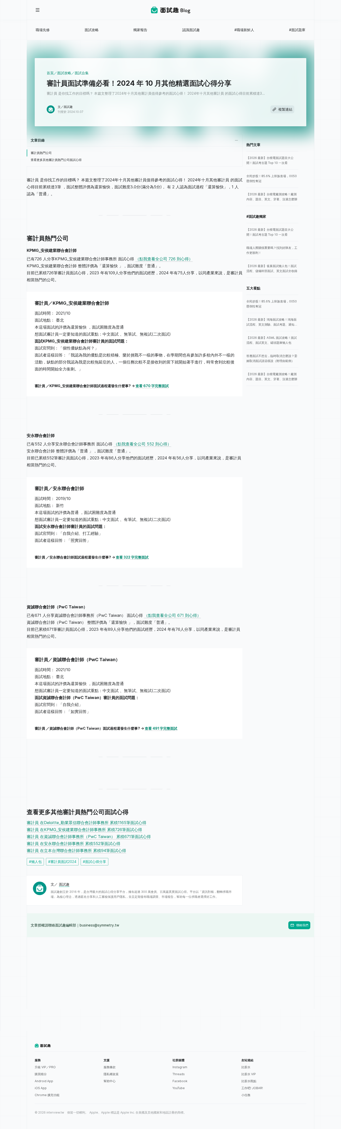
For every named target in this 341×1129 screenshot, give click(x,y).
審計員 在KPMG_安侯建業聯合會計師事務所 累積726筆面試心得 (84, 829)
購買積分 (41, 1074)
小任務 (245, 1095)
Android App (44, 1081)
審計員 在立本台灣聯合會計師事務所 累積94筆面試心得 (76, 850)
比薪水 (245, 1067)
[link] (272, 160)
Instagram (179, 1067)
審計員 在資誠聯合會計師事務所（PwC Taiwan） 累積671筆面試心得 (89, 836)
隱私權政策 (111, 1074)
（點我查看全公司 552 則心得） (142, 443)
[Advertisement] (170, 972)
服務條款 (110, 1067)
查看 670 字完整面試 (152, 386)
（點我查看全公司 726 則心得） (164, 258)
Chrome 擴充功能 (47, 1095)
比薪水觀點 (248, 1081)
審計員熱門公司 (41, 153)
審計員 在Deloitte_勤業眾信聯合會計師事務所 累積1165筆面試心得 (86, 822)
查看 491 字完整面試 (161, 728)
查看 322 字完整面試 (132, 557)
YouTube (178, 1088)
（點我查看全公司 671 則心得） (172, 615)
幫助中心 (110, 1081)
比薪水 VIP (248, 1074)
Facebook (179, 1081)
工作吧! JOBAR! (252, 1088)
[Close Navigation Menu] (38, 10)
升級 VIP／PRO (45, 1067)
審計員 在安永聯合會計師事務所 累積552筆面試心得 (73, 843)
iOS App (41, 1088)
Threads (178, 1074)
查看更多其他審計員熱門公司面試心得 (56, 160)
